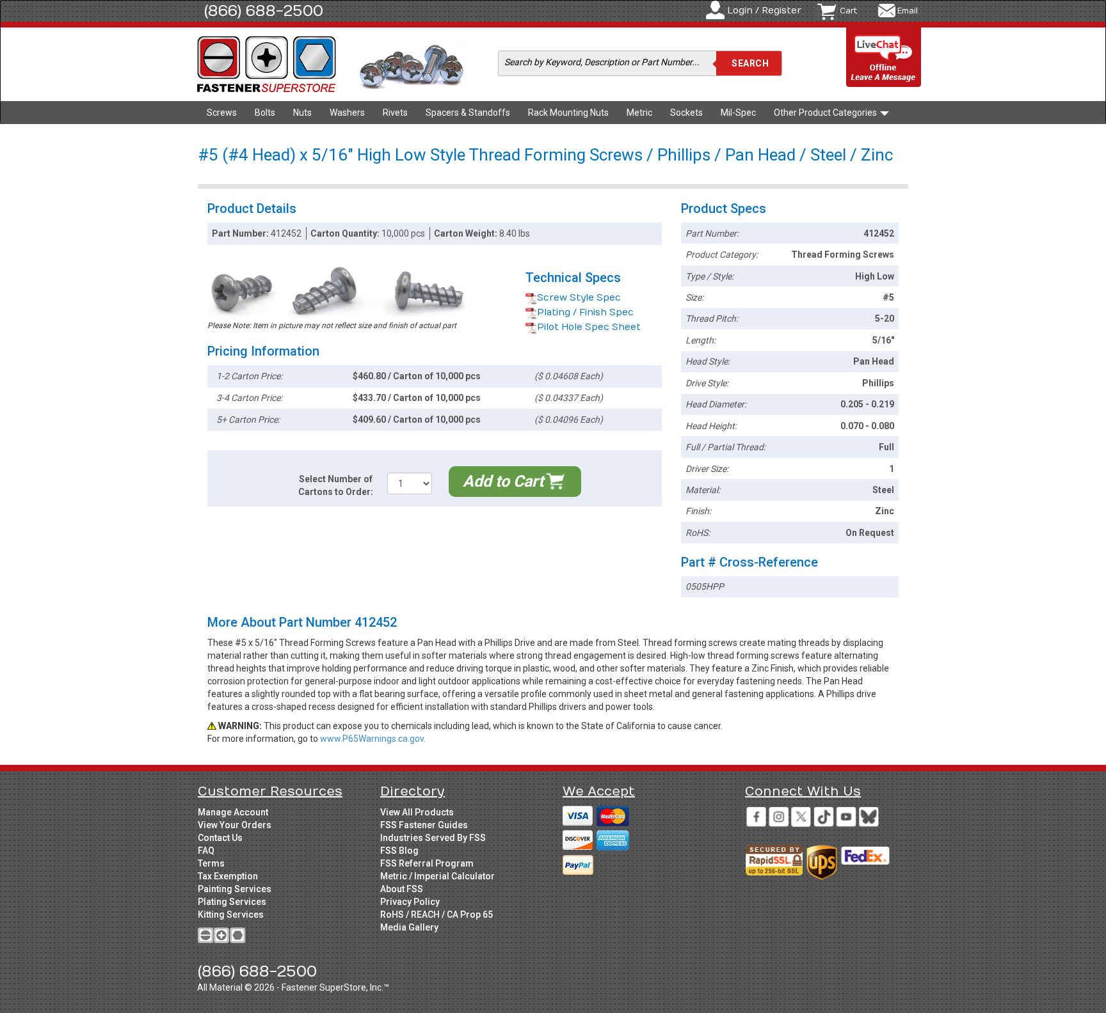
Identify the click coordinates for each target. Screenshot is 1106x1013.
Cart (848, 10)
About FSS (401, 889)
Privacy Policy (410, 902)
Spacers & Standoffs (468, 112)
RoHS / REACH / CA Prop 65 (436, 914)
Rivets (395, 112)
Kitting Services (231, 914)
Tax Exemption (228, 876)
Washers (347, 112)
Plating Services (232, 902)
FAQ (206, 850)
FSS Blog (399, 850)
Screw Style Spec (579, 297)
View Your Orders (234, 825)
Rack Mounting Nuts (568, 112)
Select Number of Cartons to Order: (335, 485)
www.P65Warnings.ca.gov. (373, 739)
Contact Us (220, 838)
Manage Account (233, 812)
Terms (211, 863)
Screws (222, 112)
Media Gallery (409, 927)
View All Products (417, 812)
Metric (639, 112)
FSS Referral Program (427, 863)
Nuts (302, 112)
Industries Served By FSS (433, 838)
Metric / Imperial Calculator (437, 876)
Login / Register (764, 10)
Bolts (265, 112)
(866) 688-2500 (263, 11)
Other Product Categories (826, 112)
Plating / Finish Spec (585, 312)
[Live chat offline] (884, 58)
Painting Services (234, 889)
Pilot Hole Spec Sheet (589, 327)
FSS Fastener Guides (424, 825)
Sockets (686, 112)
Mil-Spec (738, 112)
